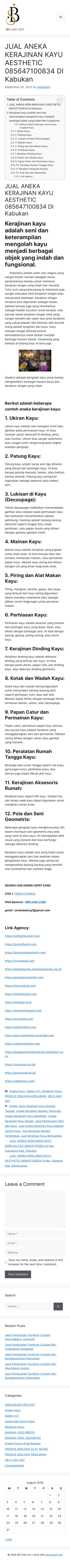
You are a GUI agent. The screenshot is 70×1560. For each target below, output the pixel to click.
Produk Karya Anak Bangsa (23, 1443)
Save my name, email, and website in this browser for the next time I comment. (35, 1262)
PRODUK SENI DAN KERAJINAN (25, 1096)
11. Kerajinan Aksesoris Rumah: (32, 169)
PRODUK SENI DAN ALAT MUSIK (26, 1449)
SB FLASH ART (15, 1460)
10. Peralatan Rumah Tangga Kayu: (35, 165)
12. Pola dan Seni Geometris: (31, 172)
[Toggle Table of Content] (58, 100)
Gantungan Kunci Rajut (20, 1421)
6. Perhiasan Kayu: (25, 150)
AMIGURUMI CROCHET (20, 1404)
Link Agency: (27, 176)
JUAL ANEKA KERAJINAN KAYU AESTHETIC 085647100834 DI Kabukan (35, 106)
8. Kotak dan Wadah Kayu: (29, 157)
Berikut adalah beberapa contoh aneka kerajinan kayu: (38, 126)
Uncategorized (14, 1465)
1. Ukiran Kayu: (22, 131)
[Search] (58, 1306)
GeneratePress (54, 1554)
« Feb (8, 1539)
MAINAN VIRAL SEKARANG (23, 1438)
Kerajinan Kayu (52, 1091)
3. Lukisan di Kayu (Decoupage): (32, 138)
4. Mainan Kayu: (23, 142)
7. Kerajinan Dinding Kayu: (28, 153)
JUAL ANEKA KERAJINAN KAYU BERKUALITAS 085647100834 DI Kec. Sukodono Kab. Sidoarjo (30, 1145)
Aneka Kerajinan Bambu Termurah (38, 1111)
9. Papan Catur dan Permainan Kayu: (35, 161)
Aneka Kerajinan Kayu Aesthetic (26, 1116)
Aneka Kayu (17, 1091)
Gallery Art (34, 1091)
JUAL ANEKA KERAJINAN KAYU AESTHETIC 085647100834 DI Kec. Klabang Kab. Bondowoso (34, 1160)
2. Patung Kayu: (23, 135)
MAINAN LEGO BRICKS (20, 1432)
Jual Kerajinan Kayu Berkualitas (41, 1136)
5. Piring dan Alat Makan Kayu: (31, 146)
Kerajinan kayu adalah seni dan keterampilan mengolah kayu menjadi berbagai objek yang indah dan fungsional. (34, 116)
